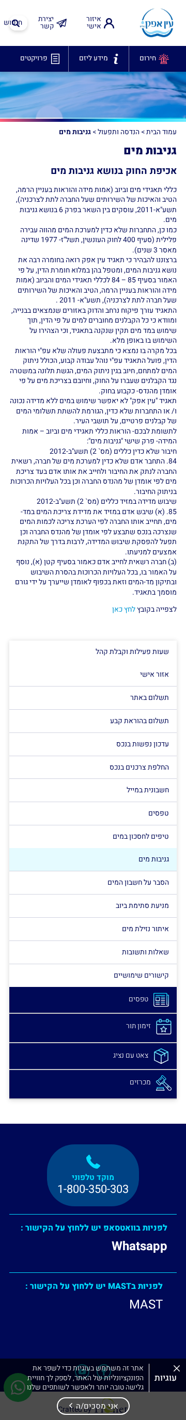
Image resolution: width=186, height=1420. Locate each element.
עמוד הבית (161, 132)
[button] (93, 1406)
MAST (146, 1305)
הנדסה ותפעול (119, 132)
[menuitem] (98, 23)
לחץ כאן (123, 609)
